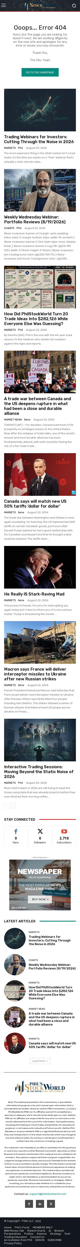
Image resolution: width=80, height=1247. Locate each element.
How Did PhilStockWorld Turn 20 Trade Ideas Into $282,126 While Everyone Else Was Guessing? (36, 318)
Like (16, 829)
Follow (40, 829)
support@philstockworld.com (47, 1193)
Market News (13, 419)
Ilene (27, 419)
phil (20, 147)
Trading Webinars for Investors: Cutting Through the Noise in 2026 (39, 139)
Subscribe (64, 829)
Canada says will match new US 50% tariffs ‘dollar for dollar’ (35, 504)
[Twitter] (51, 1204)
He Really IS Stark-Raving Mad (34, 594)
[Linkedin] (40, 1204)
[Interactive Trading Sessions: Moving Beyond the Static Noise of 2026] (40, 740)
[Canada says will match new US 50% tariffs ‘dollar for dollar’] (40, 474)
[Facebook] (29, 1204)
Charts (9, 228)
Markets (10, 148)
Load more (38, 1061)
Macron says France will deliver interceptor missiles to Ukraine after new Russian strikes (35, 674)
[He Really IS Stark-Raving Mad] (40, 567)
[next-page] (13, 805)
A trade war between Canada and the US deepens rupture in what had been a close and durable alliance (37, 406)
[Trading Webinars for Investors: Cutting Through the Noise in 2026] (40, 110)
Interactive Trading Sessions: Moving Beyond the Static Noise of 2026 (39, 771)
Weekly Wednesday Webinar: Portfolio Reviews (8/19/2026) (35, 219)
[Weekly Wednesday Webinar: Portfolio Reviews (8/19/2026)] (40, 190)
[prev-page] (6, 805)
